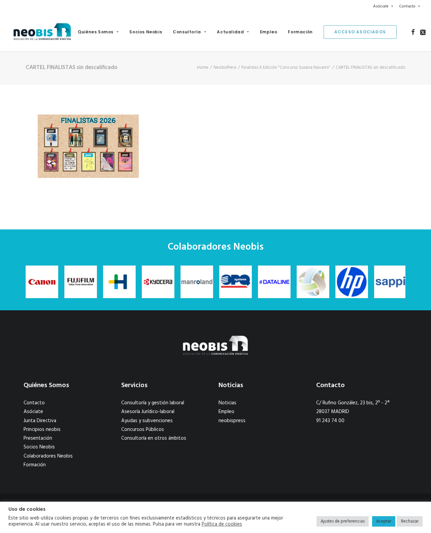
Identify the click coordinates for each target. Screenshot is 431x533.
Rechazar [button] (410, 521)
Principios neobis (42, 430)
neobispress (232, 421)
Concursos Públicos (142, 430)
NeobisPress (224, 67)
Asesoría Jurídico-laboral (147, 412)
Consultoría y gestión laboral (152, 403)
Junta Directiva (40, 421)
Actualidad (230, 32)
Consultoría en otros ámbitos (153, 438)
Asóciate (381, 6)
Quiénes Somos (95, 32)
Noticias (227, 403)
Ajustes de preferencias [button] (343, 521)
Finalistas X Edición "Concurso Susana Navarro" (286, 67)
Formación (300, 32)
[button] (413, 32)
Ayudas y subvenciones (147, 421)
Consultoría (187, 32)
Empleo (268, 32)
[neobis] (42, 32)
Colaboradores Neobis (48, 456)
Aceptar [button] (383, 521)
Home (202, 67)
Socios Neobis (145, 32)
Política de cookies (222, 525)
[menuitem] (384, 6)
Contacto (407, 6)
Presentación (38, 438)
